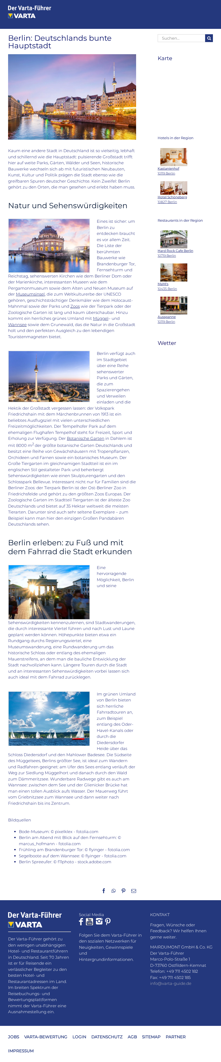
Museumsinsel (30, 294)
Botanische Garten (85, 438)
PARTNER (176, 1036)
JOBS (13, 1036)
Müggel (100, 318)
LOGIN (79, 1036)
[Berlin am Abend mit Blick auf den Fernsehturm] (49, 353)
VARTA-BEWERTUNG (45, 1036)
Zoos (75, 306)
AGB (132, 1036)
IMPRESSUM (21, 1050)
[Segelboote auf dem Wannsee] (49, 693)
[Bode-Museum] (49, 221)
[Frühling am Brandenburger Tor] (49, 567)
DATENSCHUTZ (107, 1036)
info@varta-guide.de (170, 983)
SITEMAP (151, 1036)
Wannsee (17, 324)
